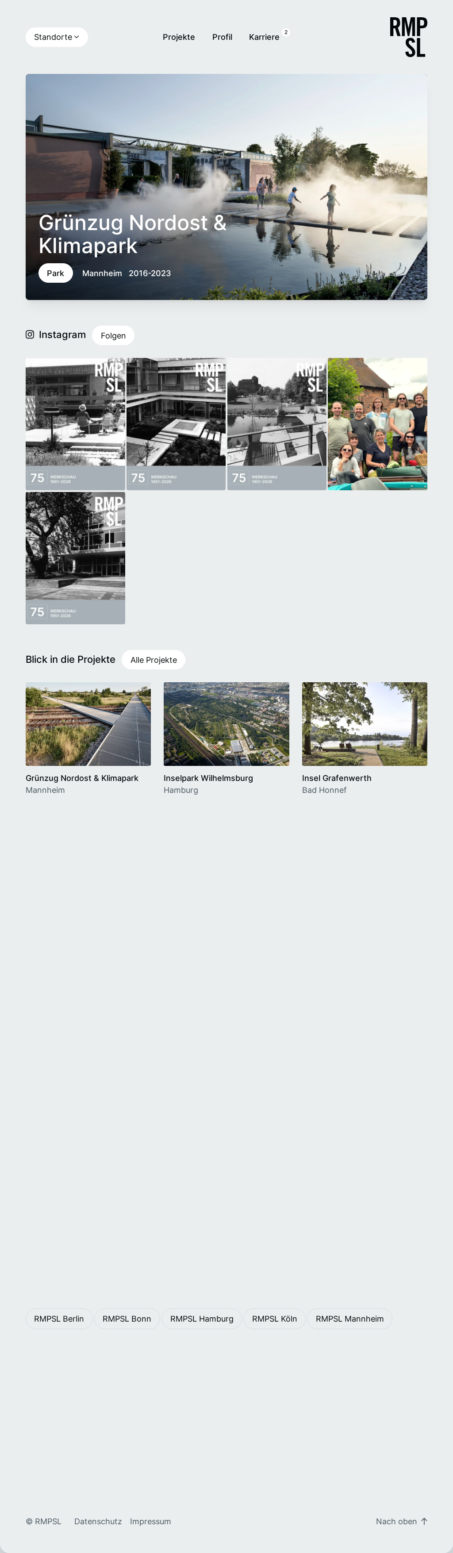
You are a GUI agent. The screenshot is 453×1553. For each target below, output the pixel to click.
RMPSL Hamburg (202, 1318)
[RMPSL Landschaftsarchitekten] (408, 37)
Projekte (179, 37)
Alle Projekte (154, 660)
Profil (222, 37)
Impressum (150, 1521)
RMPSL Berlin (59, 1318)
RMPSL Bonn (127, 1318)
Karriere (264, 37)
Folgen (113, 335)
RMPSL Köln (274, 1318)
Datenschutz (98, 1521)
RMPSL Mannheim (350, 1318)
